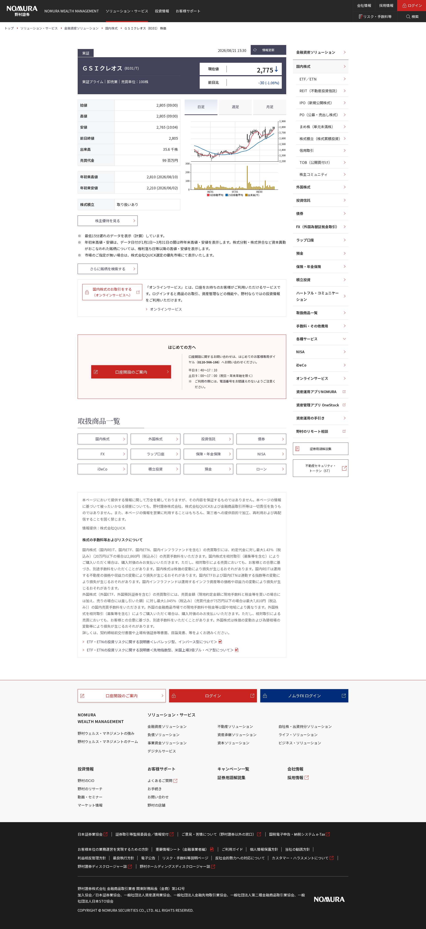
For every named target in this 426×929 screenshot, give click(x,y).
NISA (300, 351)
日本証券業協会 (90, 834)
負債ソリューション (163, 734)
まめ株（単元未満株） (317, 126)
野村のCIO (86, 780)
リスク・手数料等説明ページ (185, 857)
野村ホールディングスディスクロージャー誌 (175, 866)
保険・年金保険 (308, 266)
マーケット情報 (90, 805)
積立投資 (303, 279)
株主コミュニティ (314, 174)
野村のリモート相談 (312, 431)
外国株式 (303, 187)
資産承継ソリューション (236, 734)
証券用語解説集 (231, 777)
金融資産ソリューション (315, 52)
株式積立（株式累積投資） (321, 138)
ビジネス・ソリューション (299, 742)
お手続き (155, 788)
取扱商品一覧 (307, 312)
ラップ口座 (305, 240)
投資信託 (303, 200)
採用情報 (386, 5)
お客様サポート (162, 769)
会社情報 (364, 5)
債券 (299, 213)
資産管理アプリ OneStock (317, 405)
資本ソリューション (233, 742)
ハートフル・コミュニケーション (317, 296)
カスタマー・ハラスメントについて (300, 857)
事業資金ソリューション (167, 742)
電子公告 (148, 857)
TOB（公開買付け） (316, 162)
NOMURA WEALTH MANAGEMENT (101, 718)
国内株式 (303, 66)
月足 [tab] (269, 106)
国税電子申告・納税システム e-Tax (297, 834)
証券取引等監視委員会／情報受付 (142, 834)
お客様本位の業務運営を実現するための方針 (113, 849)
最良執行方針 (123, 857)
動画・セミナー (90, 797)
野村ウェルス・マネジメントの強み (106, 733)
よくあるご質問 (160, 780)
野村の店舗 (156, 805)
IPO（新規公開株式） (317, 102)
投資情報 (86, 769)
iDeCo (301, 365)
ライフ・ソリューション (298, 734)
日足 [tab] (201, 106)
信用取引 (307, 150)
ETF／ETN (308, 79)
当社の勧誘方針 (297, 849)
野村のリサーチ (90, 788)
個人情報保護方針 (264, 849)
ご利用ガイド (232, 849)
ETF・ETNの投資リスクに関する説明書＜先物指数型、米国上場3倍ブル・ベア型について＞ (160, 650)
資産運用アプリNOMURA (316, 391)
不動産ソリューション (235, 726)
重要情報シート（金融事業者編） (182, 849)
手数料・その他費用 (312, 326)
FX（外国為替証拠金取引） (317, 226)
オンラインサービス (166, 309)
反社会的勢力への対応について (240, 857)
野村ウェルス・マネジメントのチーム (108, 741)
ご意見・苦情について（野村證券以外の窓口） (218, 834)
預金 (299, 253)
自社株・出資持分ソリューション (305, 726)
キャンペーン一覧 (233, 769)
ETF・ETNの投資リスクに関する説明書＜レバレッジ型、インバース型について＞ (152, 641)
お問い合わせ (158, 797)
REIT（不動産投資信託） (319, 90)
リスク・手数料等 (377, 16)
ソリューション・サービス (171, 714)
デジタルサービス (162, 751)
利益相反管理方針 (92, 857)
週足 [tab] (235, 106)
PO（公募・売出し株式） (320, 114)
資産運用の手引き (310, 418)
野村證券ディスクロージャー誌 (102, 866)
